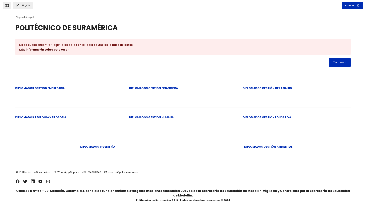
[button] (23, 5)
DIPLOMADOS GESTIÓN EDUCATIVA (267, 117)
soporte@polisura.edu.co (122, 172)
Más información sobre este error (44, 50)
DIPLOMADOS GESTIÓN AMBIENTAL (268, 147)
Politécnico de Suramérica (34, 172)
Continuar (340, 62)
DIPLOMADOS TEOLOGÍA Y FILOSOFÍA (40, 117)
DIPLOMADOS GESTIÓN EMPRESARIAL (40, 88)
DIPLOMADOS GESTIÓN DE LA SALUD (267, 88)
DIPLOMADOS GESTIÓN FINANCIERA (153, 88)
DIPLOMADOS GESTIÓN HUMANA (151, 117)
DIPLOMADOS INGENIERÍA (97, 147)
